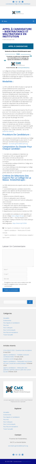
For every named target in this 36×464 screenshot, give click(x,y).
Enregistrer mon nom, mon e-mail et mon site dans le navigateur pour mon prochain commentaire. (17, 284)
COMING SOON (8, 359)
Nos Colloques (7, 328)
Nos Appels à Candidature (12, 228)
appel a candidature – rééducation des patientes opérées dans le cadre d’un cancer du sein (17, 370)
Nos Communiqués (9, 330)
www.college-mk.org (17, 216)
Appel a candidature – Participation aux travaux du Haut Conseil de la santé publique (17, 362)
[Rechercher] (30, 302)
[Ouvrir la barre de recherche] (33, 21)
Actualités (6, 318)
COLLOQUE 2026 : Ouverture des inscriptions (17, 350)
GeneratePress (26, 461)
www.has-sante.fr (8, 131)
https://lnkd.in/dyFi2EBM (20, 223)
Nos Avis (6, 325)
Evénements (7, 320)
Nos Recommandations (10, 332)
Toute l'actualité (25, 228)
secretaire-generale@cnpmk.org (18, 144)
